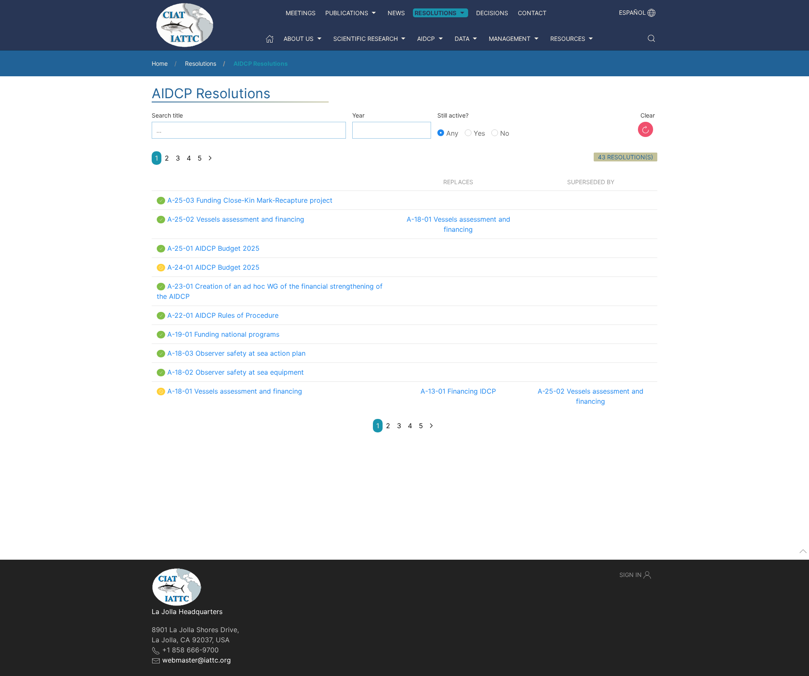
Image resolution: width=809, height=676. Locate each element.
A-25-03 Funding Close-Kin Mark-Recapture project (249, 200)
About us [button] (298, 38)
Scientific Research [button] (365, 38)
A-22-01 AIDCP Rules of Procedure (223, 315)
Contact (532, 12)
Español (632, 12)
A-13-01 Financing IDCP (458, 391)
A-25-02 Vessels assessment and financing (235, 219)
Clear (647, 115)
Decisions (492, 12)
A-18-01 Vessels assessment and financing (234, 391)
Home (160, 63)
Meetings (301, 12)
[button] (651, 38)
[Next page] (210, 158)
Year (358, 115)
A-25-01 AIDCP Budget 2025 (213, 248)
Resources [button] (567, 38)
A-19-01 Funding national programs (223, 334)
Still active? (453, 115)
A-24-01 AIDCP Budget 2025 (213, 267)
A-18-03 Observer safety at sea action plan (236, 353)
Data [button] (462, 38)
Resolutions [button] (435, 12)
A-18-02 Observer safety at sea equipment (235, 372)
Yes (478, 133)
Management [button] (509, 38)
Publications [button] (346, 12)
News (396, 12)
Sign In (630, 574)
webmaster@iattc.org (196, 660)
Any (451, 133)
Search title (167, 115)
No (503, 133)
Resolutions (200, 63)
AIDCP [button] (426, 38)
